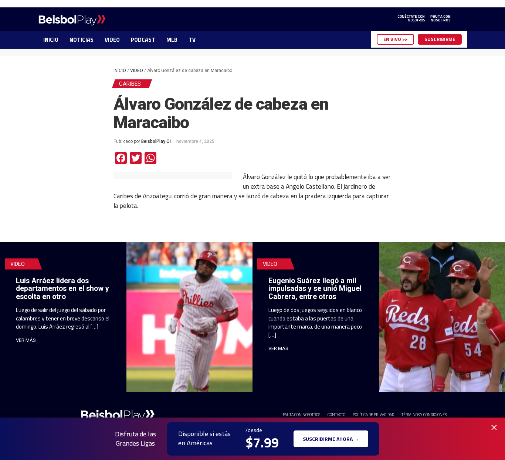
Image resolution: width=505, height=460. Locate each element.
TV (192, 39)
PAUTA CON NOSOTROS (301, 415)
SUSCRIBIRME (439, 39)
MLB (171, 39)
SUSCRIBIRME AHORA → (331, 439)
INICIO (50, 39)
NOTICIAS (82, 39)
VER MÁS (26, 340)
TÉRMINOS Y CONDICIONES (424, 415)
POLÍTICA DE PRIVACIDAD (373, 415)
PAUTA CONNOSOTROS (440, 18)
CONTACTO (336, 415)
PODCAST (143, 39)
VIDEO (112, 39)
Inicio (119, 70)
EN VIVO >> (395, 39)
